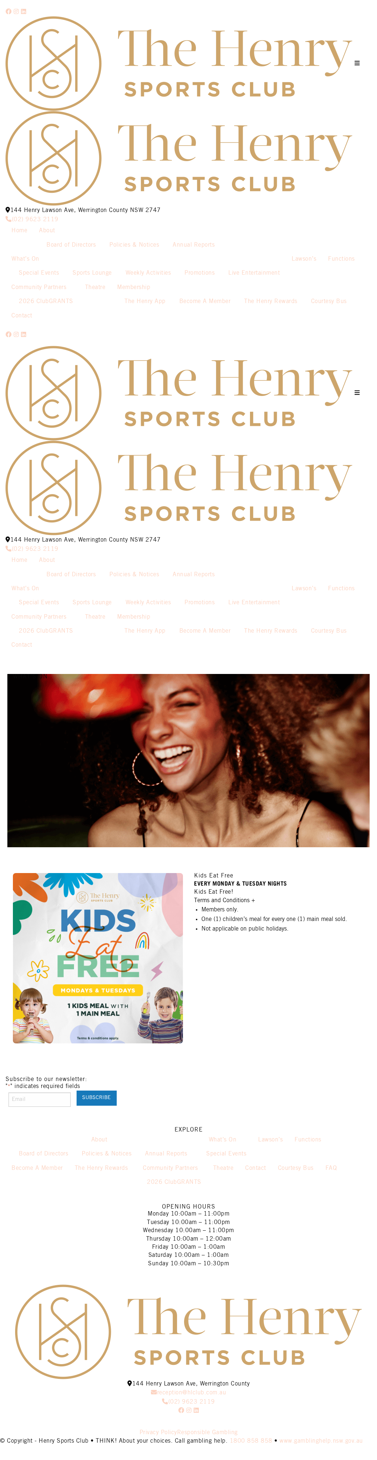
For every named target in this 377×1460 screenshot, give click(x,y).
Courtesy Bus (329, 301)
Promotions (199, 273)
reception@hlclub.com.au (191, 1392)
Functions (341, 259)
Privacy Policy (158, 1432)
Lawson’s (304, 259)
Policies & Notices (134, 245)
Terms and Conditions (224, 900)
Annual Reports (194, 245)
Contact (21, 316)
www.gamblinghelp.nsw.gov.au (321, 1441)
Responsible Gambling (207, 1432)
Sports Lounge (92, 273)
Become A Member (205, 301)
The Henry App (145, 301)
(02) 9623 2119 (35, 219)
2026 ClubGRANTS (46, 301)
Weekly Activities (148, 273)
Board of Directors (71, 245)
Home (19, 230)
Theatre (95, 287)
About (47, 230)
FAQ (331, 1168)
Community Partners (38, 287)
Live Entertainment (254, 273)
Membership (133, 287)
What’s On (25, 259)
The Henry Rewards (270, 301)
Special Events (39, 273)
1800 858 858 (251, 1441)
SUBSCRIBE (96, 1097)
